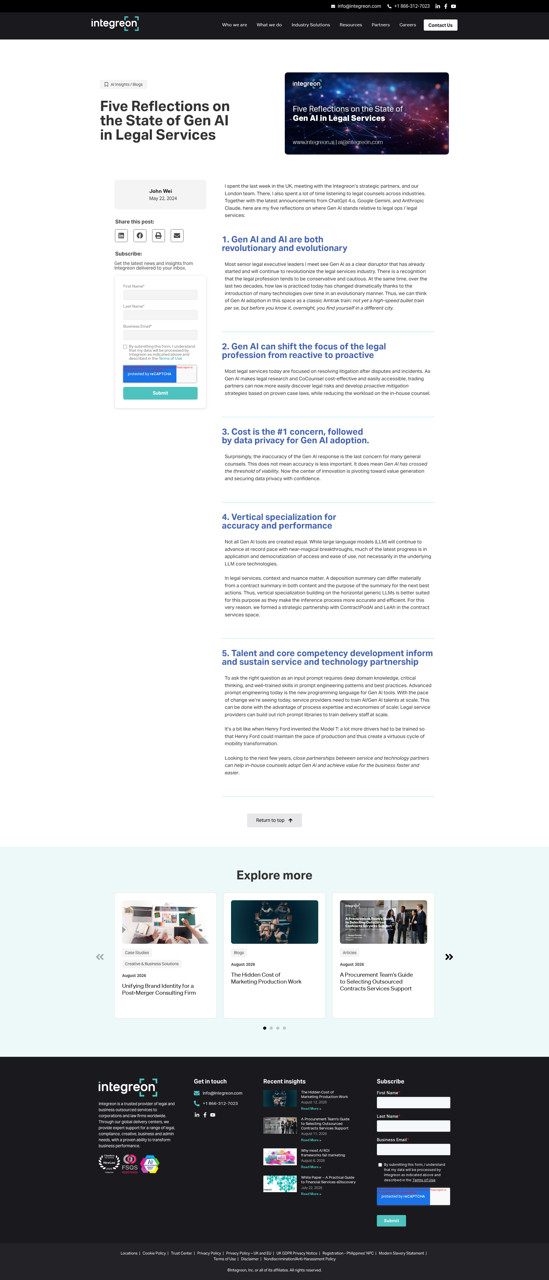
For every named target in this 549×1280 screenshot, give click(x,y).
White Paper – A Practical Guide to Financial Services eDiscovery (328, 1179)
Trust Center (181, 1253)
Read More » (311, 1108)
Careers (407, 24)
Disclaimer (250, 1259)
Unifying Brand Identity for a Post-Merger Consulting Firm (159, 989)
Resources (351, 24)
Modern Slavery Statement (401, 1253)
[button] (121, 235)
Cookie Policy (154, 1253)
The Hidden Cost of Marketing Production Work (266, 978)
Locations (129, 1253)
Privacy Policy (209, 1253)
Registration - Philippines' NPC (348, 1253)
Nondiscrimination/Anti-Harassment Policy (300, 1259)
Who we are (234, 24)
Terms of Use (170, 358)
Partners (381, 24)
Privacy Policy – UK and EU (248, 1253)
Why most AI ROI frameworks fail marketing (323, 1152)
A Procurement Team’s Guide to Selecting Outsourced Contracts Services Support (376, 981)
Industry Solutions (311, 24)
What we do (269, 24)
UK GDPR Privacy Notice (297, 1253)
